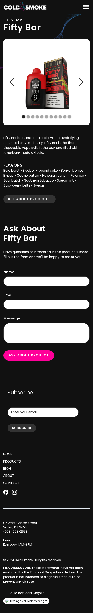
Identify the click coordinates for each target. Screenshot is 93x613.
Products (12, 461)
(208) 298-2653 (15, 531)
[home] (25, 7)
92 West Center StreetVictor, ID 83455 (20, 525)
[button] (85, 7)
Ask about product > (29, 199)
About (8, 475)
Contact (11, 483)
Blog (7, 468)
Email (8, 295)
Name (8, 272)
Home (7, 454)
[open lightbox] (46, 82)
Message (11, 318)
